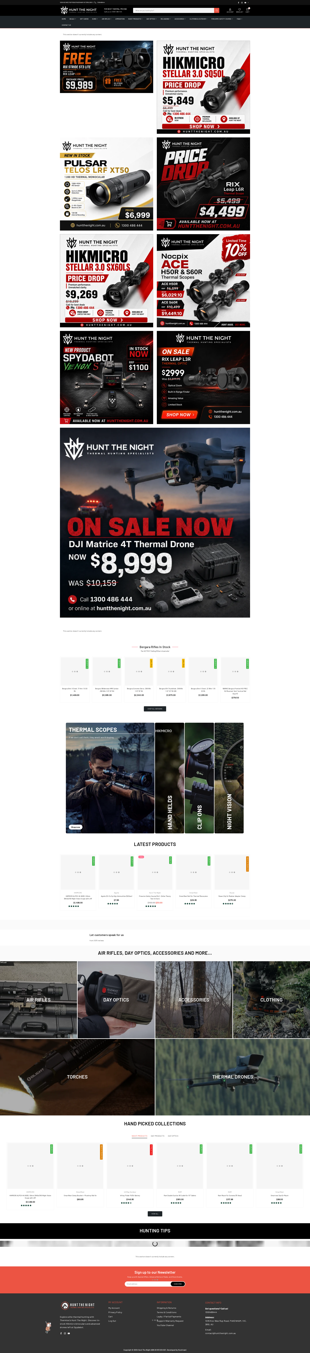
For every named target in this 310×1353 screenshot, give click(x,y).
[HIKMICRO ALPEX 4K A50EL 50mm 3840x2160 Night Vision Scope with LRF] (78, 872)
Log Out (112, 1320)
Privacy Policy (115, 1312)
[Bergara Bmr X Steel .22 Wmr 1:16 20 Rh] (203, 671)
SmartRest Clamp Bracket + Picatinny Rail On (80, 1195)
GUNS (94, 19)
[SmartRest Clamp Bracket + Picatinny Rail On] (80, 1166)
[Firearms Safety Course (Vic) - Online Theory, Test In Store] (155, 872)
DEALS (72, 19)
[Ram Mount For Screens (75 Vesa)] (230, 1166)
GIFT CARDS (84, 19)
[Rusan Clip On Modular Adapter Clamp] (232, 872)
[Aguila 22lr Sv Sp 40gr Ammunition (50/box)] (116, 872)
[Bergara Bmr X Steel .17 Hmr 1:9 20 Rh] (75, 671)
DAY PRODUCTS (157, 1136)
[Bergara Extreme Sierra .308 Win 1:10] (139, 671)
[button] (73, 906)
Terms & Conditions (166, 1312)
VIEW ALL (154, 1214)
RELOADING (165, 19)
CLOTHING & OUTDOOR (198, 19)
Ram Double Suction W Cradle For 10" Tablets (180, 1195)
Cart (110, 1316)
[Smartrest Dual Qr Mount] (280, 1166)
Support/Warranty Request (170, 1320)
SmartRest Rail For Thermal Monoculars (193, 896)
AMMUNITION (120, 19)
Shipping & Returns (166, 1308)
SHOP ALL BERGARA (155, 709)
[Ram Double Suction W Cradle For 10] (180, 1166)
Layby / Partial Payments (169, 1316)
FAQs (239, 19)
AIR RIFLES (106, 19)
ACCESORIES (179, 19)
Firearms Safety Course (221, 19)
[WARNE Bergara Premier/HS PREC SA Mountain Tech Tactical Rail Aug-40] (235, 671)
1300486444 (101, 2)
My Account (114, 1308)
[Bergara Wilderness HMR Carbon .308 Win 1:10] (107, 671)
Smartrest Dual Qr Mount (279, 1195)
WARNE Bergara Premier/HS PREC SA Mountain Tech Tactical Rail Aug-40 (235, 691)
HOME (64, 19)
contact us (66, 25)
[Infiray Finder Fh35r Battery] (130, 1166)
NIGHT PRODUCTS (134, 19)
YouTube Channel (165, 1325)
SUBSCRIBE (178, 1284)
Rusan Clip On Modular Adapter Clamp (232, 896)
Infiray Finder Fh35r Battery (130, 1195)
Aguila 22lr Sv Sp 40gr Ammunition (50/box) (116, 896)
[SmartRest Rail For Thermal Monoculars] (193, 872)
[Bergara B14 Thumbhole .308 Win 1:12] (171, 671)
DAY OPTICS (151, 19)
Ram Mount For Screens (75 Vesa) (230, 1195)
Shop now (75, 827)
